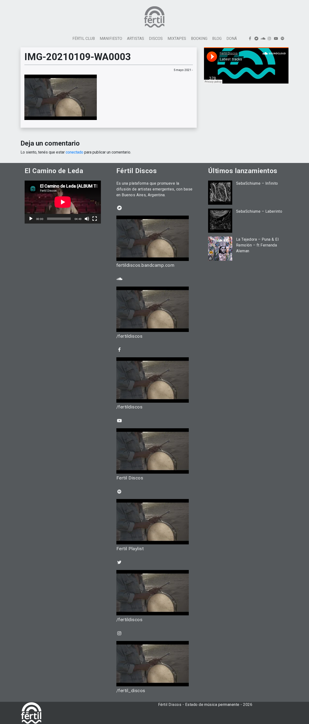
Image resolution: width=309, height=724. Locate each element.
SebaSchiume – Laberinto (259, 211)
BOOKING (199, 38)
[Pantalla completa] (94, 218)
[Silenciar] (86, 218)
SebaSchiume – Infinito (257, 183)
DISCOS (156, 38)
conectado (74, 152)
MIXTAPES (177, 38)
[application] (63, 202)
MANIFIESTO (111, 38)
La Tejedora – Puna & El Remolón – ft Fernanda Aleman (257, 245)
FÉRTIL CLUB (83, 38)
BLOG (217, 38)
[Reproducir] (30, 218)
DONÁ (231, 38)
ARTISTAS (135, 38)
